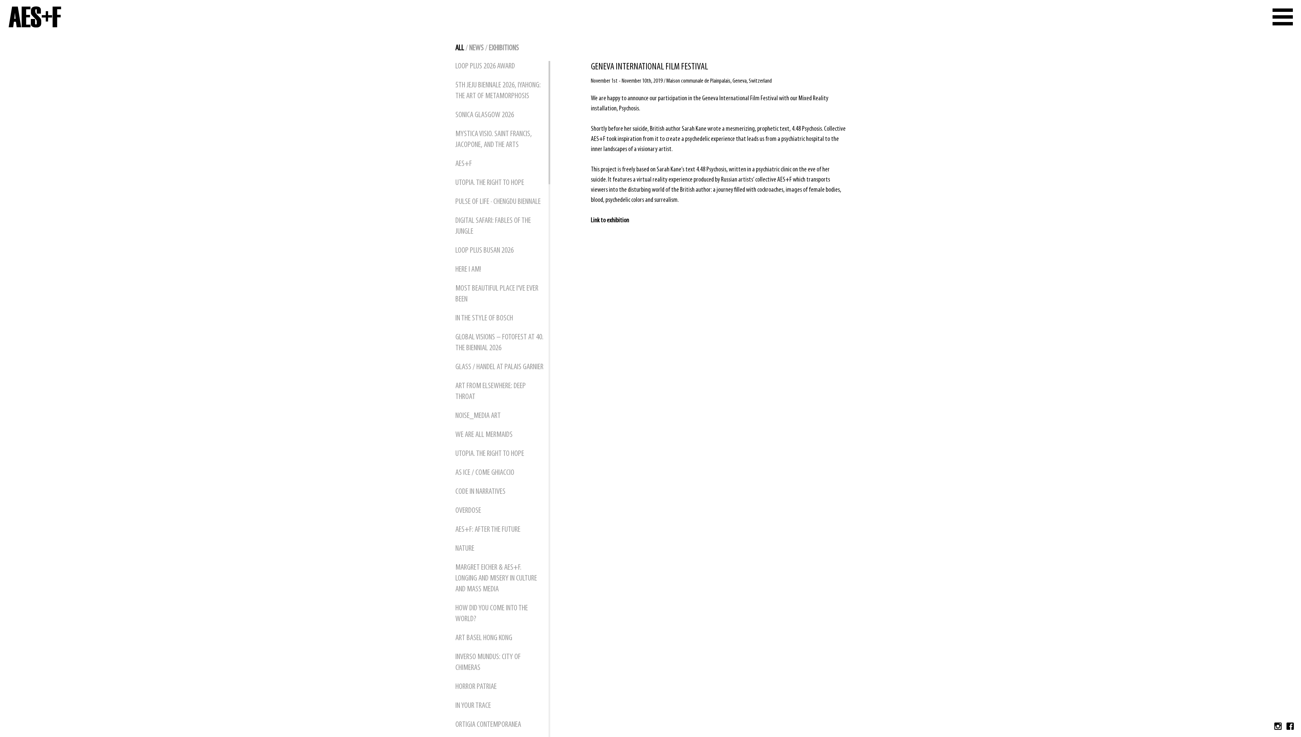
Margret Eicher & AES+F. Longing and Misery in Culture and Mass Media (496, 578)
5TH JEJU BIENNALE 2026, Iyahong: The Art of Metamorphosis (498, 90)
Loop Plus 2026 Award (485, 66)
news (476, 48)
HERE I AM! (468, 270)
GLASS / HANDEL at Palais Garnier (499, 367)
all (459, 48)
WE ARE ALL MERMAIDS (484, 435)
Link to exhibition (610, 220)
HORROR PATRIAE (476, 687)
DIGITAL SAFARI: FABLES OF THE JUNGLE (493, 226)
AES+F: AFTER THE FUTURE (487, 530)
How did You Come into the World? (491, 613)
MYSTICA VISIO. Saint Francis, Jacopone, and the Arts (493, 139)
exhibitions (504, 48)
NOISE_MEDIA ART (478, 416)
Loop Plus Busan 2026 (484, 251)
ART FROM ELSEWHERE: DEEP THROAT (490, 391)
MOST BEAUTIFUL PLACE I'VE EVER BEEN (496, 294)
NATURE (464, 549)
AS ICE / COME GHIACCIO (484, 473)
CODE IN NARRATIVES (480, 492)
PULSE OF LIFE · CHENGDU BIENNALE (498, 202)
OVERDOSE (468, 511)
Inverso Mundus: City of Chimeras (488, 662)
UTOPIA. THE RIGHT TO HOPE (489, 183)
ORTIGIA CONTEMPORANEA (488, 725)
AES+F (463, 164)
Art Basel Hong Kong (483, 638)
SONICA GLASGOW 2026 (484, 115)
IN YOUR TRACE (473, 706)
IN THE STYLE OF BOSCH (484, 318)
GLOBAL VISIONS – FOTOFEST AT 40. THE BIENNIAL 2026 (499, 342)
